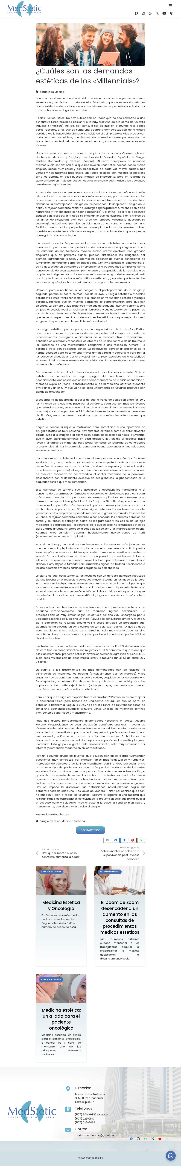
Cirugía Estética (50, 821)
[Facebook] (136, 13)
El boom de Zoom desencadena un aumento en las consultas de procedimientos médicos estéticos (119, 917)
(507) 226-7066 (85, 1122)
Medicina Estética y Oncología (61, 905)
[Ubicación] (171, 13)
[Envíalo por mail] (107, 840)
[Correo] (70, 1130)
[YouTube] (164, 13)
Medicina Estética (73, 821)
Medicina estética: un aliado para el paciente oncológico (61, 1019)
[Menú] (170, 5)
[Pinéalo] (133, 840)
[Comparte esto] (116, 840)
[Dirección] (70, 1089)
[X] (157, 13)
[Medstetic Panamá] (24, 9)
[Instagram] (143, 13)
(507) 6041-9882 (85, 1114)
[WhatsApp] (150, 13)
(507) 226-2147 (84, 1118)
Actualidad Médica (52, 92)
